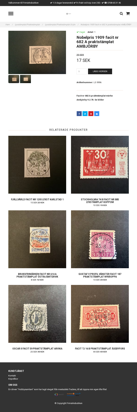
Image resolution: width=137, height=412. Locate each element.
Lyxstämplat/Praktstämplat (29, 24)
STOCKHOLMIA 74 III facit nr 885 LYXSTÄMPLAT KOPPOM (100, 200)
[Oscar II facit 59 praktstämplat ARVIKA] (37, 314)
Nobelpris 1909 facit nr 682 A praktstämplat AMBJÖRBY (106, 24)
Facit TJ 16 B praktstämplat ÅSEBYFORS (100, 348)
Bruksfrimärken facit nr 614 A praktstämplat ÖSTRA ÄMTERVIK (37, 275)
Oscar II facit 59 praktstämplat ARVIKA (37, 348)
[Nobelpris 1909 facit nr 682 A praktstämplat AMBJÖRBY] (37, 52)
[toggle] (12, 14)
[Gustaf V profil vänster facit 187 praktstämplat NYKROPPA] (100, 239)
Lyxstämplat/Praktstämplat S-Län (61, 24)
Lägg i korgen (100, 71)
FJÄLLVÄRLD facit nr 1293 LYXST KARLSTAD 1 (37, 199)
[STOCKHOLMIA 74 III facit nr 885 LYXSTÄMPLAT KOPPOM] (100, 164)
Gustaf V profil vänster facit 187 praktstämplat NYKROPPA (100, 275)
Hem (9, 24)
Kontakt (12, 375)
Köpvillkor (13, 379)
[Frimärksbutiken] (68, 13)
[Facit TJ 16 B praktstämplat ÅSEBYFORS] (100, 314)
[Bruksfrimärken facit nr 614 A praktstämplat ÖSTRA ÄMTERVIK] (37, 239)
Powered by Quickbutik (68, 406)
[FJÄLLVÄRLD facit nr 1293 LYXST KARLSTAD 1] (37, 164)
